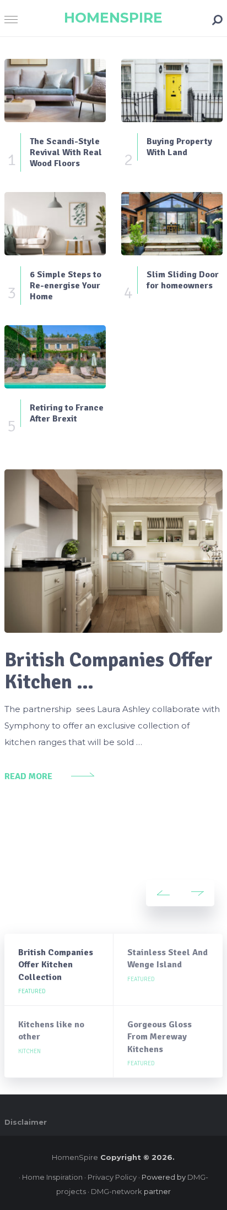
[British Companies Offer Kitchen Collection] (113, 551)
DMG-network (116, 1191)
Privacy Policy (112, 1177)
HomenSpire (113, 17)
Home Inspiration (52, 1177)
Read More (28, 776)
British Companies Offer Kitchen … (108, 671)
